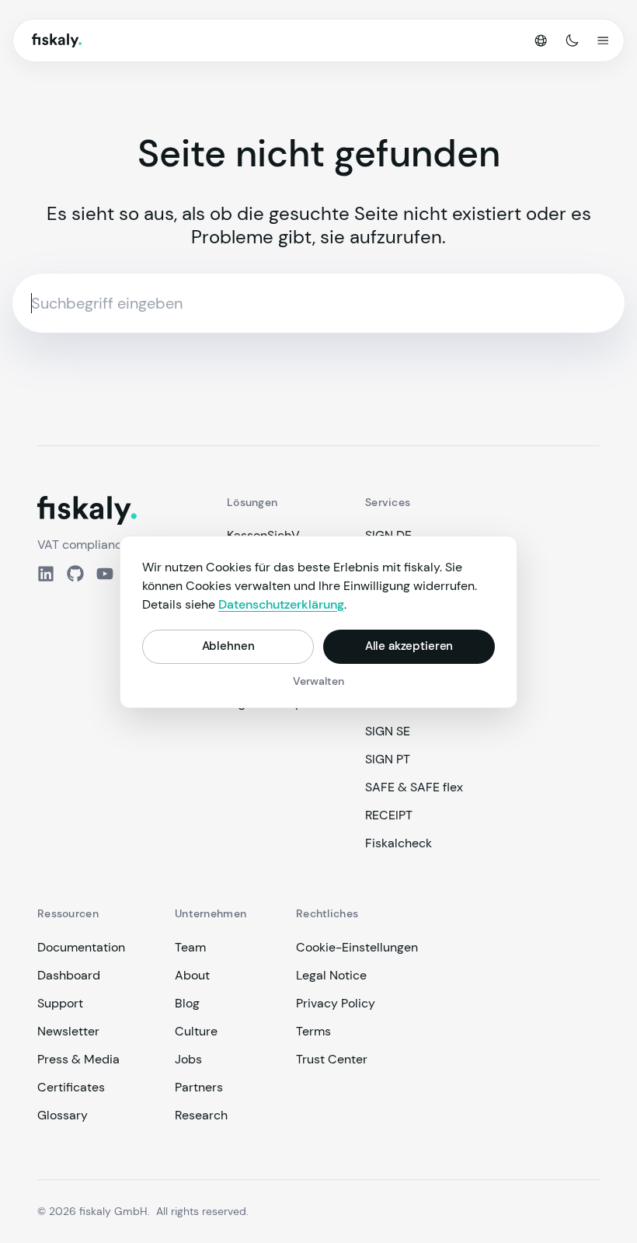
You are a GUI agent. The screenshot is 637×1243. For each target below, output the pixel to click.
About (192, 975)
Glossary (62, 1115)
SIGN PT (387, 759)
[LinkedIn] (45, 573)
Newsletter (68, 1031)
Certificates (71, 1087)
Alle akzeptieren (409, 646)
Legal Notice (331, 975)
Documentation (81, 947)
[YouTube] (104, 573)
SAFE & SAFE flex (414, 787)
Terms (313, 1031)
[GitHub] (75, 573)
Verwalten (318, 681)
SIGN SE (387, 731)
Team (190, 947)
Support (60, 1003)
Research (201, 1115)
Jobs (188, 1059)
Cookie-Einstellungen (357, 947)
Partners (199, 1087)
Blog (187, 1003)
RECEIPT (388, 815)
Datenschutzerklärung (281, 604)
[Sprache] (540, 40)
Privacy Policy (335, 1003)
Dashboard (68, 975)
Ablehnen (228, 646)
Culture (196, 1031)
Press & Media (78, 1059)
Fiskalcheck (398, 843)
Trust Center (331, 1059)
